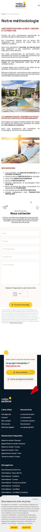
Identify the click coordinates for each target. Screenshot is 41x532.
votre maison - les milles (10, 489)
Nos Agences (6, 414)
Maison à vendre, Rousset (11, 440)
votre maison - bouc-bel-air (11, 473)
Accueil (3, 14)
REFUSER (14, 527)
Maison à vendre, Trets (9, 450)
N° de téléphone (8, 249)
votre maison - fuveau (9, 479)
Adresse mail (7, 257)
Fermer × (35, 499)
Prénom (5, 241)
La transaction (25, 417)
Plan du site (5, 424)
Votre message (8, 264)
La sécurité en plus (27, 414)
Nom (4, 233)
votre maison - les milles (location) (14, 492)
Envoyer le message (21, 305)
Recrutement (25, 424)
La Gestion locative (27, 421)
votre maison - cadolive (10, 476)
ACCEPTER (26, 527)
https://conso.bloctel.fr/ (16, 322)
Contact (4, 417)
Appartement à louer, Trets (11, 453)
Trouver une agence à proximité (21, 379)
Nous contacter (22, 372)
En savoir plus (12, 523)
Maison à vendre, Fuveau (10, 447)
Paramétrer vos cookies (25, 523)
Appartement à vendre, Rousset (13, 444)
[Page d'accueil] (20, 5)
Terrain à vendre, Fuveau (10, 456)
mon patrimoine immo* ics (10, 470)
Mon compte (6, 421)
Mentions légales (7, 427)
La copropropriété (27, 427)
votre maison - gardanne (10, 486)
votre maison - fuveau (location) (13, 483)
